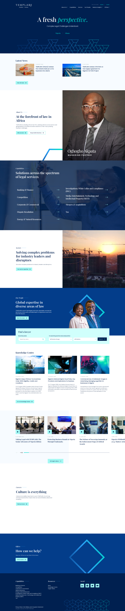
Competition (19, 587)
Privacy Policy (19, 607)
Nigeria (101, 4)
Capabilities (73, 7)
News (49, 585)
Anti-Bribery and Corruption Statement (33, 607)
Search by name (22, 336)
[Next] (21, 452)
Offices (106, 7)
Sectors (80, 7)
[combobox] (60, 339)
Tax (16, 598)
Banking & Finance (20, 585)
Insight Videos (51, 588)
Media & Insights (97, 7)
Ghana (107, 4)
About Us (64, 7)
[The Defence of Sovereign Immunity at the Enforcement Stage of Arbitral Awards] (93, 425)
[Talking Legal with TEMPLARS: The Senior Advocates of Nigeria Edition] (30, 425)
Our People (87, 7)
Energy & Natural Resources (23, 592)
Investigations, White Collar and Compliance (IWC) (28, 593)
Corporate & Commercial (22, 588)
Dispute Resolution (20, 590)
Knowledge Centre (52, 587)
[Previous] (17, 452)
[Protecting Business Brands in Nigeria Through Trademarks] (62, 425)
